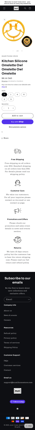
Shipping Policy (11, 347)
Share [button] (6, 138)
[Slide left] (13, 51)
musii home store (16, 425)
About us (8, 311)
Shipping (4, 81)
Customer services (12, 365)
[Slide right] (22, 51)
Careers (7, 320)
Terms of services (12, 343)
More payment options (17, 127)
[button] (4, 8)
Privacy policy (10, 338)
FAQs (6, 361)
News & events (10, 315)
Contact (7, 370)
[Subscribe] (28, 299)
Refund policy (10, 333)
